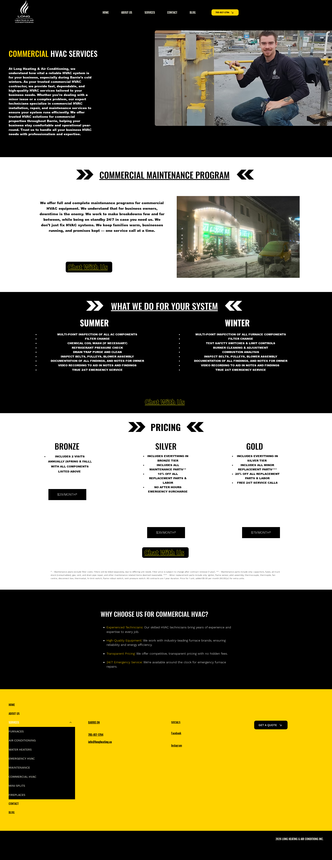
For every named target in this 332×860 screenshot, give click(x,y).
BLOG (12, 812)
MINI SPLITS (17, 785)
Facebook (176, 733)
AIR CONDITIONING (22, 740)
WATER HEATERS (20, 749)
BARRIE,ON (94, 722)
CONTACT (14, 804)
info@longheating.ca (100, 742)
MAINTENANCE (19, 767)
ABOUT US (14, 714)
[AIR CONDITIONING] (70, 740)
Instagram (176, 745)
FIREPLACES (17, 795)
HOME (12, 705)
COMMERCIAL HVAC (22, 776)
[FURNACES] (70, 731)
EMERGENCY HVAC (22, 758)
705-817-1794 (95, 735)
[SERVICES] (70, 722)
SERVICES (14, 722)
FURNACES (16, 731)
